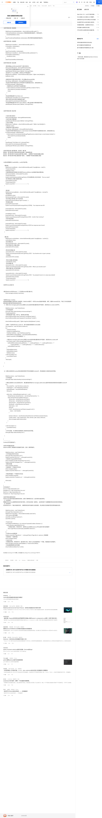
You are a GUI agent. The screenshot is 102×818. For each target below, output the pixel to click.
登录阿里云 (20, 22)
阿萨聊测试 (5, 595)
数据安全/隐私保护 (30, 560)
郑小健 (4, 637)
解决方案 (22, 2)
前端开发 (20, 637)
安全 (18, 679)
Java (16, 668)
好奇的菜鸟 (5, 647)
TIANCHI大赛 (44, 5)
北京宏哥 (5, 668)
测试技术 (22, 627)
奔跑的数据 (5, 606)
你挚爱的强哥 (6, 616)
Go (19, 560)
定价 (30, 2)
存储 (37, 560)
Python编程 (5, 658)
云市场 (33, 2)
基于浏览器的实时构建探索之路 (84, 45)
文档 (84, 2)
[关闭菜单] (2, 2)
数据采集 (17, 606)
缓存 (16, 560)
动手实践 (30, 5)
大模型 (14, 2)
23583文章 (24, 815)
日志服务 (11, 560)
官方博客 (34, 5)
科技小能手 (10, 815)
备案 (87, 2)
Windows (24, 560)
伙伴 (38, 2)
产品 (18, 2)
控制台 (90, 2)
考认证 (39, 5)
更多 (98, 38)
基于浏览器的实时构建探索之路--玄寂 (85, 47)
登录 (99, 2)
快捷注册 (9, 22)
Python (15, 658)
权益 (27, 2)
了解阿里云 (45, 2)
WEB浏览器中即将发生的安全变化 (84, 42)
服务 (41, 2)
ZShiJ (4, 689)
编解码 (8, 689)
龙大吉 (4, 679)
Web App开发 (12, 606)
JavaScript (10, 679)
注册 (94, 2)
